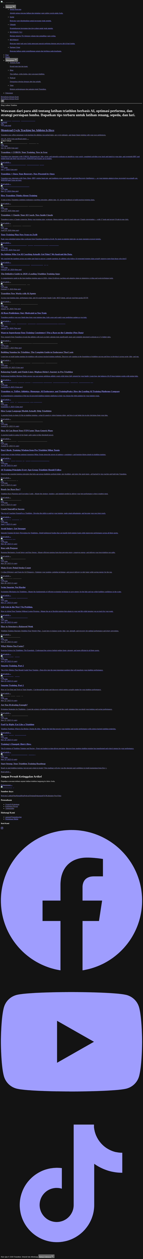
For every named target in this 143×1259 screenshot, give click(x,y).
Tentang (32, 796)
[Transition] (7, 787)
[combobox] (46, 1256)
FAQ (44, 796)
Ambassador (9, 808)
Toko (59, 796)
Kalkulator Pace (52, 796)
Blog (22, 796)
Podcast (26, 796)
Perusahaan (10, 60)
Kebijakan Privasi (11, 806)
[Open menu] (2, 101)
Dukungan (9, 93)
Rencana (9, 7)
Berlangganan (7, 785)
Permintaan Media (11, 819)
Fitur (7, 55)
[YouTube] (71, 1112)
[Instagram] (2, 828)
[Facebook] (71, 970)
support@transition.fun (13, 817)
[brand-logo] (7, 2)
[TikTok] (71, 1253)
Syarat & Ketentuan (12, 804)
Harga (7, 57)
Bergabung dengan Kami (10, 97)
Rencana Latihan (7, 796)
